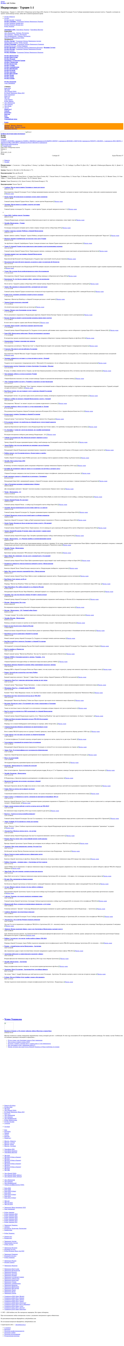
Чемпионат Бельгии (10, 1272)
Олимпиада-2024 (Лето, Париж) (14, 1298)
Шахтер (6, 124)
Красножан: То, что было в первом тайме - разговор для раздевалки (26, 279)
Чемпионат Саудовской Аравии (14, 1277)
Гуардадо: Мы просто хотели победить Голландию (20, 349)
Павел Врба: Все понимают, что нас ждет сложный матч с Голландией (27, 556)
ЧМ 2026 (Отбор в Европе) (12, 1157)
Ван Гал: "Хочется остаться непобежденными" (19, 814)
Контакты (7, 1329)
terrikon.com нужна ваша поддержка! (13, 134)
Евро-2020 (7, 1189)
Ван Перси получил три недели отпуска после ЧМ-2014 (22, 696)
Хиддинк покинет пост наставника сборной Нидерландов (23, 254)
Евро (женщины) (9, 94)
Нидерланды (14, 144)
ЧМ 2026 (7, 90)
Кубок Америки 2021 (11, 1215)
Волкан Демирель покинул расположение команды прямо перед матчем (28, 318)
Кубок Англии (23, 42)
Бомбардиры (8, 1230)
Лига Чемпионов (9, 103)
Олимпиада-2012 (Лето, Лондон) (14, 1307)
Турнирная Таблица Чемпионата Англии (28, 41)
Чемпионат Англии (10, 1241)
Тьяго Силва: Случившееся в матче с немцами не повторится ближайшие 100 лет (31, 796)
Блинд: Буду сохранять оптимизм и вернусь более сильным (23, 294)
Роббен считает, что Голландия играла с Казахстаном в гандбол (25, 453)
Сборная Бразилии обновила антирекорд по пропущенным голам (25, 727)
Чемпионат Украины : (11, 1225)
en (3, 1)
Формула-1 (8, 109)
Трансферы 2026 (9, 1149)
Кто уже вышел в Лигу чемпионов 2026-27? (21, 1045)
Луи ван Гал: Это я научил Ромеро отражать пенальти (22, 919)
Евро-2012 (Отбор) (10, 1198)
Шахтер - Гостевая (10, 1146)
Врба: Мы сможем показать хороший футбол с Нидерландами (24, 571)
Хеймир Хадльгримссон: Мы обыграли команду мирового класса (25, 437)
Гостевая (7, 125)
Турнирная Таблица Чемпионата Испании (30, 47)
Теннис (6, 117)
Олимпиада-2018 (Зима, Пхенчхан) (15, 1303)
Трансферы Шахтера (36, 29)
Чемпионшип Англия (11, 42)
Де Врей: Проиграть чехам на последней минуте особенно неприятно (26, 515)
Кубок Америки (9, 1212)
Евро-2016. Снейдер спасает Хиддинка (17, 215)
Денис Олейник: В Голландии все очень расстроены (21, 821)
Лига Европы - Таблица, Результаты (15, 34)
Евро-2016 (7, 1193)
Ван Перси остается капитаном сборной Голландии (21, 633)
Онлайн (6, 162)
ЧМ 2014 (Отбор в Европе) (12, 1167)
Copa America (8, 99)
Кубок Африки (9, 101)
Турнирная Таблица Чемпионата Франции (30, 52)
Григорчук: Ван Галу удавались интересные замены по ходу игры (25, 680)
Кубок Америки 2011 (10, 1222)
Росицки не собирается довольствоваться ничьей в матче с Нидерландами (28, 563)
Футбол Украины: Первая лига (13, 23)
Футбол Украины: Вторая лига (13, 25)
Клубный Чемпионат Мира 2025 (14, 93)
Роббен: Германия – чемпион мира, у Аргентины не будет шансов (25, 862)
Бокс (6, 116)
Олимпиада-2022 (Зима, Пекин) (14, 1299)
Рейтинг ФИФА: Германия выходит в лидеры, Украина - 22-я (24, 657)
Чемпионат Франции (10, 1265)
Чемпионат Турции (10, 1282)
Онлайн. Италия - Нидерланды (14, 618)
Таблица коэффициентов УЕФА (14, 38)
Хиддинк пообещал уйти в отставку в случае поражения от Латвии (26, 406)
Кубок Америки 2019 (11, 1217)
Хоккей (6, 111)
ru (4, 1)
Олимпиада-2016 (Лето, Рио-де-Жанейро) (17, 1304)
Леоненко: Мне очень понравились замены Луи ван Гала (23, 846)
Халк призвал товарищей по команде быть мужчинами (22, 742)
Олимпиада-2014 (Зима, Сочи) (13, 1306)
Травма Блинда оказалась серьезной (16, 302)
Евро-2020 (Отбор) (10, 1191)
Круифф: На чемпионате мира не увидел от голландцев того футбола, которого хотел (32, 468)
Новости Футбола (9, 1105)
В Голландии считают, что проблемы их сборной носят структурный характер (30, 422)
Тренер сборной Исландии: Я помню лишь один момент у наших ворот (27, 531)
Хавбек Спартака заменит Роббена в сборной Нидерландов (23, 231)
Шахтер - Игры (9, 127)
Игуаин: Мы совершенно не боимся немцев (18, 879)
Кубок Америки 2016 (11, 1219)
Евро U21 (7, 96)
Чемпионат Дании (10, 1290)
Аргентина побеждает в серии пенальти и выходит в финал (23, 954)
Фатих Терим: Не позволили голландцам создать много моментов (25, 197)
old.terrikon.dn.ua (20, 1324)
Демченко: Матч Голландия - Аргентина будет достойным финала (26, 969)
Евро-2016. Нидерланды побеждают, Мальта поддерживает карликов (27, 333)
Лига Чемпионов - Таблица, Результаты (16, 33)
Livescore (18, 20)
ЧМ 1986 (7, 1170)
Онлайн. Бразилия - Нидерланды (15, 773)
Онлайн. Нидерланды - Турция (14, 223)
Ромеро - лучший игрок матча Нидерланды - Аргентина (22, 946)
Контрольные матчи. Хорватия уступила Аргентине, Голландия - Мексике (28, 366)
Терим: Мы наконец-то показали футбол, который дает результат (25, 287)
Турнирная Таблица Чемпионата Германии (30, 44)
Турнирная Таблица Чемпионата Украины (30, 21)
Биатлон (7, 114)
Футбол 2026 (8, 1107)
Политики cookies (9, 1332)
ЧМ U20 (6, 98)
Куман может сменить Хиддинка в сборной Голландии (22, 414)
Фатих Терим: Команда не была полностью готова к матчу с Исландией (27, 523)
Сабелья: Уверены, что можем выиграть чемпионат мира (23, 896)
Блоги (6, 122)
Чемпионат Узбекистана (11, 1278)
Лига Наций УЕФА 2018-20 (13, 1176)
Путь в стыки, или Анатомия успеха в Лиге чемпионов (25, 1040)
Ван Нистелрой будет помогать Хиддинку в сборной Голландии (25, 641)
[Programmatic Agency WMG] (1, 1338)
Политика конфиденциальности (14, 1331)
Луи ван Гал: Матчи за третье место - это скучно (20, 831)
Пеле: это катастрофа (11, 758)
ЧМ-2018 (7, 1162)
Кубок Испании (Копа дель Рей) (14, 1251)
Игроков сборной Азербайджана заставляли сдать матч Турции (25, 238)
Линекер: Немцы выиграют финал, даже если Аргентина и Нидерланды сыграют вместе (33, 929)
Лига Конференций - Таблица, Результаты (17, 36)
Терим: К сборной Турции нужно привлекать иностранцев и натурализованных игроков (33, 246)
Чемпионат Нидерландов (12, 1270)
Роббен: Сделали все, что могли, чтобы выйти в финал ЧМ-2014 (25, 938)
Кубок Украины (9, 26)
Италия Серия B (9, 51)
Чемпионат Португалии (11, 1269)
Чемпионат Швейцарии (11, 1287)
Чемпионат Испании (10, 1248)
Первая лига (8, 1236)
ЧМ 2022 (7, 1159)
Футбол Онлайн (9, 20)
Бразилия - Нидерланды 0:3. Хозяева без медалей (20, 765)
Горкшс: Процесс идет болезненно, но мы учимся (20, 310)
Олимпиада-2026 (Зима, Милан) (14, 1296)
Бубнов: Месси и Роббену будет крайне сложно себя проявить (24, 977)
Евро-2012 (7, 1196)
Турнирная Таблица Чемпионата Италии (28, 49)
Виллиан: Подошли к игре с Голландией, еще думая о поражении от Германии (30, 703)
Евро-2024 (7, 88)
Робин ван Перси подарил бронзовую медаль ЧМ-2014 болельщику (26, 719)
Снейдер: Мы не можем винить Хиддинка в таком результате (24, 187)
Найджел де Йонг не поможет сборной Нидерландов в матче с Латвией (27, 399)
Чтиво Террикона (13, 1019)
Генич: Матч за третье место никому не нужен (19, 789)
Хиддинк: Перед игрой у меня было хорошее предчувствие (23, 325)
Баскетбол (7, 112)
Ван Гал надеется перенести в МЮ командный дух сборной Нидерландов (28, 711)
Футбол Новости (9, 16)
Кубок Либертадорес (10, 1120)
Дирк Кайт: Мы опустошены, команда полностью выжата (23, 871)
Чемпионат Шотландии (11, 1288)
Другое (6, 107)
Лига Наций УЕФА (10, 91)
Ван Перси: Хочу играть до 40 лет (15, 579)
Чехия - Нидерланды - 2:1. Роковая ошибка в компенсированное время (27, 538)
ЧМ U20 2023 (8, 1202)
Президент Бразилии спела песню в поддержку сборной (22, 781)
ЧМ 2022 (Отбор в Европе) (12, 1160)
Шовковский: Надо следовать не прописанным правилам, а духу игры (27, 904)
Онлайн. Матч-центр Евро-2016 (14, 461)
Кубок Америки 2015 (11, 1220)
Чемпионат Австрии (10, 1274)
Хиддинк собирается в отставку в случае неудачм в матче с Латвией (26, 358)
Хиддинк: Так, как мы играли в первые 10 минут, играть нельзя (25, 594)
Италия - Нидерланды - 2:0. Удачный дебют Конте (20, 610)
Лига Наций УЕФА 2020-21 (13, 1175)
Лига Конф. (8, 106)
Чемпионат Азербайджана (12, 1283)
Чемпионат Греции (10, 1293)
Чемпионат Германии (11, 1254)
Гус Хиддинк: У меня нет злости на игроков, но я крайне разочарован (27, 430)
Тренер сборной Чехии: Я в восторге (16, 500)
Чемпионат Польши (10, 1275)
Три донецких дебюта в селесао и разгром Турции (20, 374)
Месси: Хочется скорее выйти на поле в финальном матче (23, 854)
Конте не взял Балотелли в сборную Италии (18, 626)
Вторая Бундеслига (10, 46)
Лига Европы (8, 104)
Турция (9, 146)
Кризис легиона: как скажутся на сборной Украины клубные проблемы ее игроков (33, 1047)
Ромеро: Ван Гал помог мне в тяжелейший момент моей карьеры (25, 839)
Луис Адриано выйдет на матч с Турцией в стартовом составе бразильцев (28, 381)
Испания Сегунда (9, 1249)
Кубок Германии (22, 46)
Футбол (3, 3)
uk (1, 1)
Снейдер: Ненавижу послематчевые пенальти (19, 912)
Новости (7, 160)
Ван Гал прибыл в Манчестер (14, 649)
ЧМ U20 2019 (8, 1204)
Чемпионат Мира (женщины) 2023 (15, 1207)
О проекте (7, 1327)
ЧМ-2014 (7, 1165)
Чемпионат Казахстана (11, 1280)
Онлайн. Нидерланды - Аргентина (15, 961)
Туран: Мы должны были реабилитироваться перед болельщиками (26, 271)
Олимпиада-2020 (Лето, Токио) (14, 1301)
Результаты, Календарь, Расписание (15, 1228)
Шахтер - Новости (16, 125)
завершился (12, 141)
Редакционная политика (11, 1336)
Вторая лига (8, 1238)
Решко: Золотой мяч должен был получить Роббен (20, 672)
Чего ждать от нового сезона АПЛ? (19, 1042)
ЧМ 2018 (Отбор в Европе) (12, 1163)
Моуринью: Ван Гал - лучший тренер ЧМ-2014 (19, 688)
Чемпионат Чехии (10, 1291)
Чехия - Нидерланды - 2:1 (12, 492)
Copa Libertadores (9, 83)
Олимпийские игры (10, 119)
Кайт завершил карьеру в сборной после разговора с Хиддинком (25, 476)
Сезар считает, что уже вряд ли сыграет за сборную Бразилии (24, 734)
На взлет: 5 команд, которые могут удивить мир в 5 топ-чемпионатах (29, 1043)
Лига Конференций (10, 1118)
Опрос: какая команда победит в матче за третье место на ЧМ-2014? (26, 806)
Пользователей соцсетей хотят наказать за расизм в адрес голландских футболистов (31, 262)
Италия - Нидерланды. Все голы (15, 602)
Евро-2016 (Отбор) (10, 1194)
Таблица (7, 1227)
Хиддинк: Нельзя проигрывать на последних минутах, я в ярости (25, 507)
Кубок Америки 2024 (11, 1214)
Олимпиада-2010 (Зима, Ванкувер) (15, 1309)
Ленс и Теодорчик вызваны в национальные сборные (22, 484)
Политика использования (12, 1334)
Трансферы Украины (22, 29)
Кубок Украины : (9, 1233)
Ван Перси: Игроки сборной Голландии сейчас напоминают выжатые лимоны (30, 664)
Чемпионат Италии (10, 1261)
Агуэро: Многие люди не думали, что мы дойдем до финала (23, 887)
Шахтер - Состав (20, 127)
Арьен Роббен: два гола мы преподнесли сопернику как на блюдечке (26, 445)
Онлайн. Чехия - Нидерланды (14, 548)
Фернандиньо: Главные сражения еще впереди (19, 341)
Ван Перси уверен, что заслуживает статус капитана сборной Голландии (28, 391)
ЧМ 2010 (7, 1168)
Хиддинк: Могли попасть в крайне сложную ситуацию (22, 204)
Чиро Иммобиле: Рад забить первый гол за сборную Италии (24, 587)
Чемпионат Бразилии (11, 1285)
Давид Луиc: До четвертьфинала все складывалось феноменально (26, 750)
